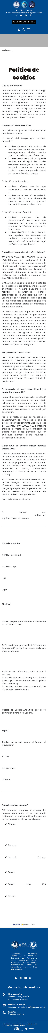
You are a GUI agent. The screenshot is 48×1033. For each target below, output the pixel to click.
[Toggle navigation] (28, 29)
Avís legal (22, 1024)
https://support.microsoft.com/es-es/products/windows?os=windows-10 (26, 863)
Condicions (32, 1024)
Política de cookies (9, 1024)
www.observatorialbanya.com (17, 515)
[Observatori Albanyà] (24, 4)
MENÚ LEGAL (6, 50)
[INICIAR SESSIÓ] (19, 30)
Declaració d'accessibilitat (14, 1026)
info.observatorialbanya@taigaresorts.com (25, 12)
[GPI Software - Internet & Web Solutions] (29, 1029)
